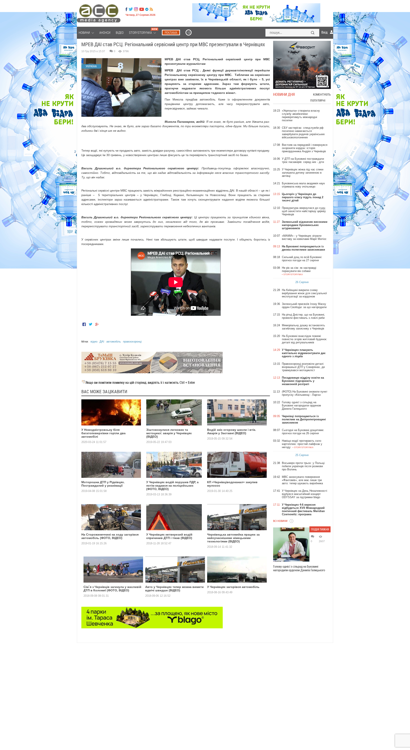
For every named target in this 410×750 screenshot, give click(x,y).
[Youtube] (141, 9)
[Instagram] (136, 9)
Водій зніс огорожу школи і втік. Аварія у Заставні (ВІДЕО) (231, 431)
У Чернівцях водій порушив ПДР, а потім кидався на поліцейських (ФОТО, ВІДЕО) (172, 485)
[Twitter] (131, 9)
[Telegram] (146, 9)
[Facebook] (126, 9)
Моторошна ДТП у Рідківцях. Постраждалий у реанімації (103, 483)
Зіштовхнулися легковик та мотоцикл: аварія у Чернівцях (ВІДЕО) (169, 433)
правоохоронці (132, 341)
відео (94, 341)
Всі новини (280, 521)
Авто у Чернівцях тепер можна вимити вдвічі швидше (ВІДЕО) (174, 588)
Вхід (324, 32)
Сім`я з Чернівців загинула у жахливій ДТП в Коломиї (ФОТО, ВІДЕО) (112, 588)
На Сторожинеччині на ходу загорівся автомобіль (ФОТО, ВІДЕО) (110, 536)
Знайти (313, 33)
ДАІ (102, 341)
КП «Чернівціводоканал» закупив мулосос (232, 483)
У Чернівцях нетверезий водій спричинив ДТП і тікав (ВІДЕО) (169, 536)
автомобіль (113, 341)
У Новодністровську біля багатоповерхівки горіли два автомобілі (103, 433)
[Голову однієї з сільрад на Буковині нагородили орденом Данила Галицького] (291, 544)
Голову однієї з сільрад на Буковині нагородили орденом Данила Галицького (299, 568)
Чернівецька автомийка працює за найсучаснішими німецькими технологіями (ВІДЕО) (233, 538)
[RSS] (151, 9)
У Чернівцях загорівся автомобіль (233, 587)
